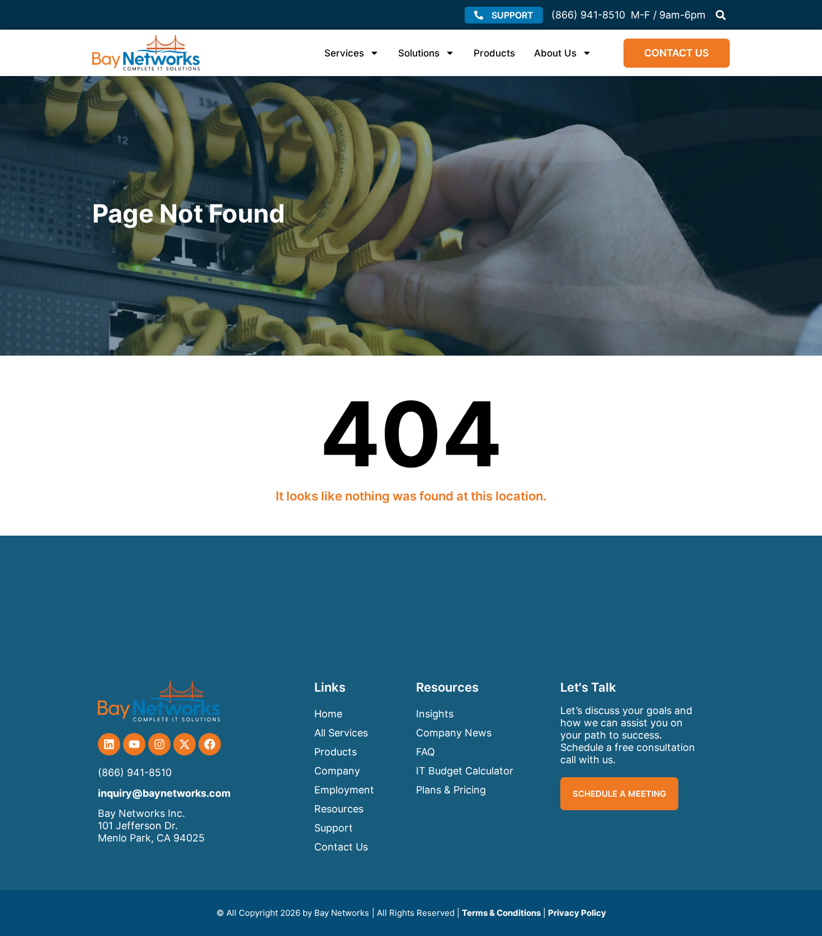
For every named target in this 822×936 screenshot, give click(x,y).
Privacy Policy (577, 912)
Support (333, 828)
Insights (434, 714)
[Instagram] (159, 744)
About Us (555, 53)
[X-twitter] (184, 744)
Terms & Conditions (501, 912)
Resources (338, 809)
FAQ (425, 752)
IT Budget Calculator (464, 771)
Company (337, 771)
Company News (454, 733)
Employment (344, 790)
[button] (720, 15)
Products (494, 53)
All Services (341, 733)
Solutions (419, 53)
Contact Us (341, 847)
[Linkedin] (109, 744)
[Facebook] (210, 744)
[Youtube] (134, 744)
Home (328, 714)
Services (344, 53)
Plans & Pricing (451, 790)
